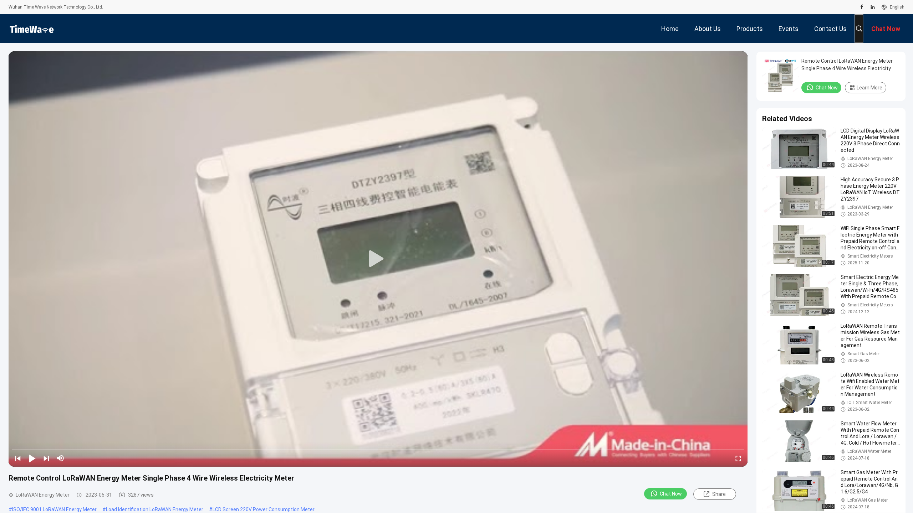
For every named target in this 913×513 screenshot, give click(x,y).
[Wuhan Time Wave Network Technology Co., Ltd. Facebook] (862, 7)
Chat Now (671, 494)
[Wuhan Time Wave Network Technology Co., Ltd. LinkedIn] (873, 7)
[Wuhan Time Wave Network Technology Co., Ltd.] (32, 28)
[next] (46, 458)
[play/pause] (32, 458)
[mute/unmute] (60, 458)
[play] (378, 259)
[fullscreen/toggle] (738, 458)
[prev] (18, 458)
